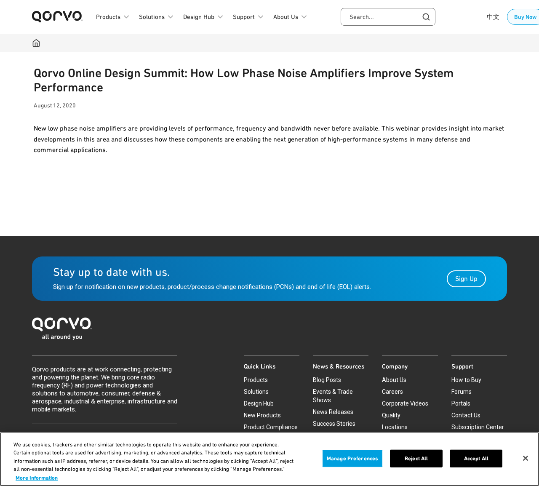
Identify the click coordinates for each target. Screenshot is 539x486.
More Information (37, 477)
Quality (391, 415)
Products (256, 380)
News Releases (333, 412)
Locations (395, 427)
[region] (269, 459)
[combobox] (388, 17)
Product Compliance (271, 427)
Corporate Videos (405, 403)
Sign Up (466, 279)
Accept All (476, 458)
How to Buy (466, 380)
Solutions (256, 391)
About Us (394, 380)
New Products (262, 415)
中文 (493, 17)
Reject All (416, 458)
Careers (392, 391)
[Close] (525, 458)
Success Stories (334, 423)
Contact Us (465, 415)
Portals (460, 403)
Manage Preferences (352, 458)
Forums (461, 391)
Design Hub (259, 403)
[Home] (36, 43)
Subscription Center (477, 427)
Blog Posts (327, 380)
